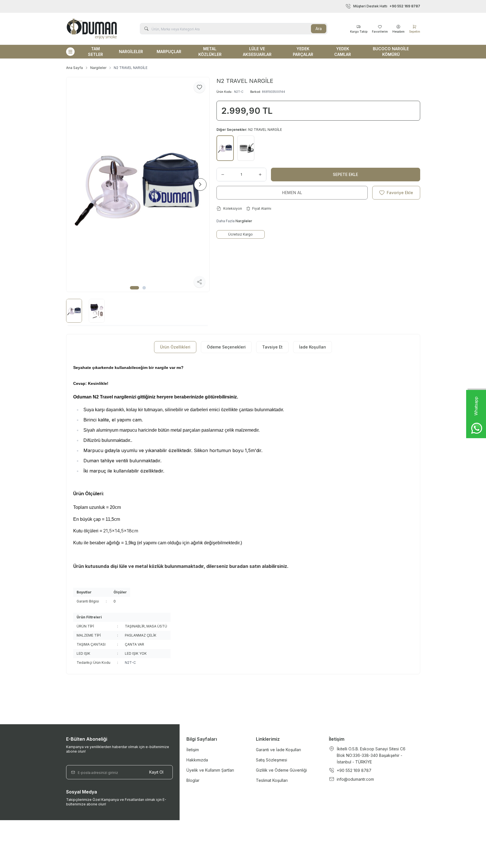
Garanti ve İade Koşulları (278, 749)
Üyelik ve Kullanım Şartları (210, 770)
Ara (318, 28)
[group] (137, 184)
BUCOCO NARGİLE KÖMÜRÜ (391, 51)
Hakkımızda (197, 759)
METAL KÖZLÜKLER (210, 51)
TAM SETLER (95, 51)
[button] (134, 287)
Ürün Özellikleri (175, 347)
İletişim (192, 749)
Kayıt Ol (156, 772)
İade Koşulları (312, 347)
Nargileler (98, 68)
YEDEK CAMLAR (342, 51)
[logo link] (91, 28)
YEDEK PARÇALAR (303, 51)
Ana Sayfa (74, 68)
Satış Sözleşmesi (271, 759)
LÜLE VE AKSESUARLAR (257, 51)
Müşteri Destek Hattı (386, 6)
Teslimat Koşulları (272, 780)
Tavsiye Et (272, 347)
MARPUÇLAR (169, 51)
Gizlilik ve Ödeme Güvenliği (281, 770)
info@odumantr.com (355, 779)
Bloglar (192, 780)
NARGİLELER (131, 51)
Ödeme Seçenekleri (226, 347)
